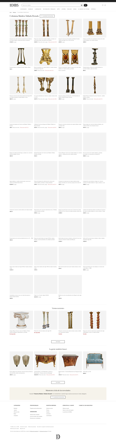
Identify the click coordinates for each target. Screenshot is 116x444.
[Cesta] (105, 5)
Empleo (47, 412)
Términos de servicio (43, 431)
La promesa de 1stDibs (67, 412)
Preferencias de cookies (14, 428)
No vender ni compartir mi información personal (45, 426)
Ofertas (93, 9)
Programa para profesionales (36, 408)
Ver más (58, 341)
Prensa (47, 410)
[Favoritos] (102, 5)
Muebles (30, 9)
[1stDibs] (14, 5)
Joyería (63, 9)
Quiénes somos (49, 408)
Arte (58, 9)
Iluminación (38, 9)
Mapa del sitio (22, 428)
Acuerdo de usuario (23, 426)
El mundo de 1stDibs (83, 9)
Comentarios (48, 415)
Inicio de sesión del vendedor (36, 416)
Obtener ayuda (66, 408)
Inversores (48, 413)
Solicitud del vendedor (34, 414)
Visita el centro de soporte (68, 410)
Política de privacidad (32, 426)
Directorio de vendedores (35, 418)
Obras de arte (16, 412)
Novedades (23, 9)
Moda (74, 9)
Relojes (69, 9)
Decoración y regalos (49, 9)
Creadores (16, 415)
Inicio (11, 12)
